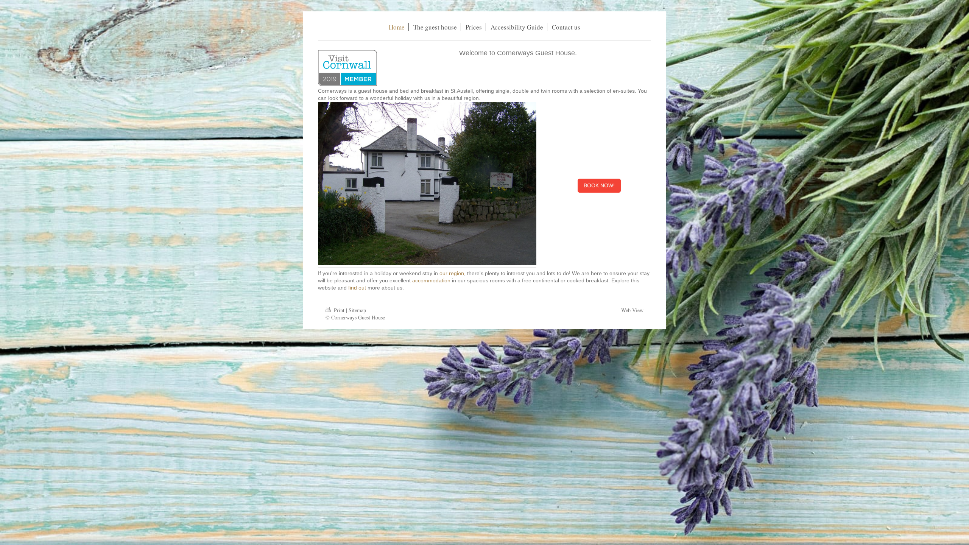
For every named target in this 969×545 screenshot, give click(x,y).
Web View (632, 310)
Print (339, 310)
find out (357, 288)
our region (451, 273)
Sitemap (357, 310)
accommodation (431, 280)
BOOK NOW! (599, 185)
